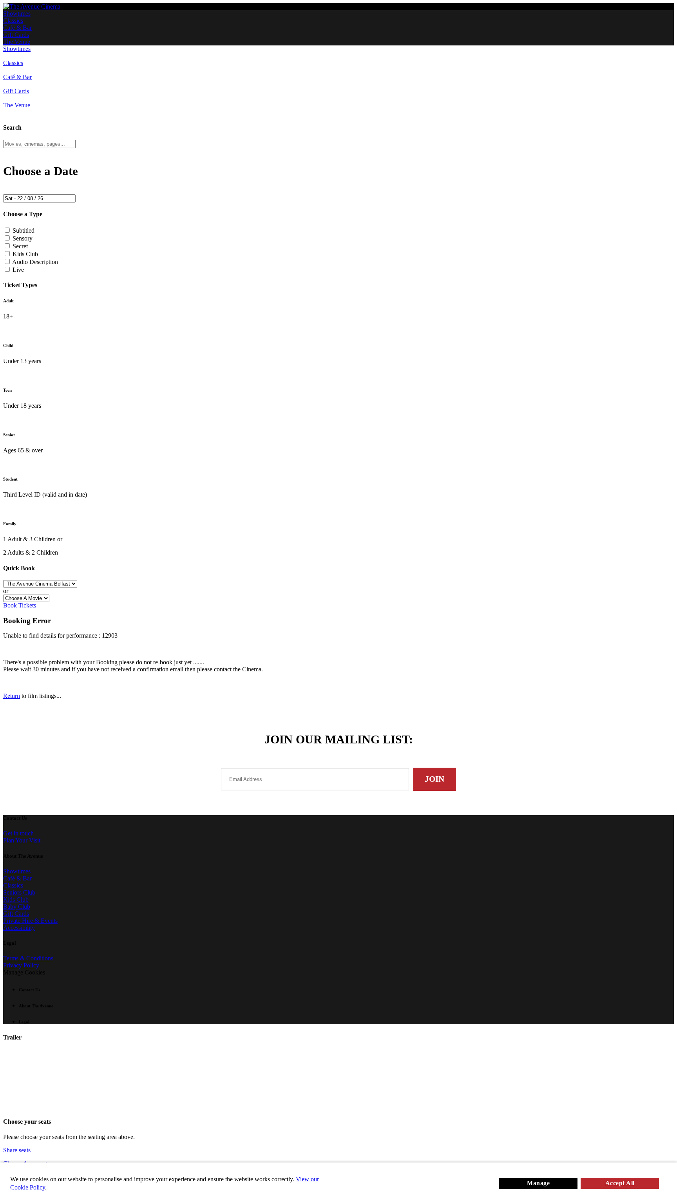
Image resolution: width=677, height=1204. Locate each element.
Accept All (620, 1183)
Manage (538, 1183)
